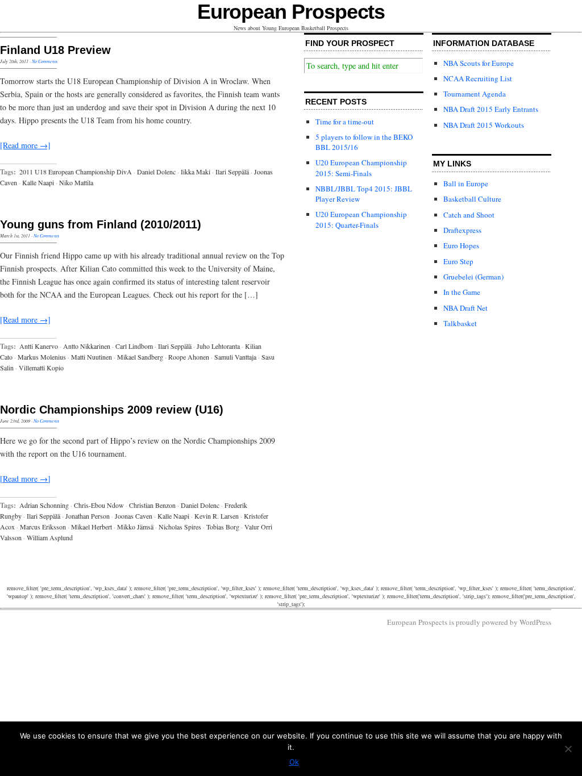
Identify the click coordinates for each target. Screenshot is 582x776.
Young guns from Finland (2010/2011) (100, 224)
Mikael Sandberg (140, 356)
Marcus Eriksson (43, 526)
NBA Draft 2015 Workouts (483, 125)
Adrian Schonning (44, 505)
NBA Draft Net (465, 308)
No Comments (44, 61)
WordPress (535, 622)
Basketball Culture (472, 199)
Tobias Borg (222, 526)
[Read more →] (25, 145)
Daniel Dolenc (156, 171)
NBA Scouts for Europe (478, 63)
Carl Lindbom (134, 346)
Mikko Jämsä (135, 526)
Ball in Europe (465, 183)
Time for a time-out (344, 121)
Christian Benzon (152, 505)
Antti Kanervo (38, 346)
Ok (294, 761)
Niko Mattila (76, 182)
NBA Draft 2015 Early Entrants (490, 109)
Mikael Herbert (91, 526)
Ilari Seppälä (232, 171)
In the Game (461, 292)
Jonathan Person (87, 515)
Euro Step (458, 261)
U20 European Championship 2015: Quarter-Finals (361, 219)
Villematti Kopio (41, 367)
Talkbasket (460, 323)
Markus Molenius (42, 356)
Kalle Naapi (38, 182)
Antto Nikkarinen (86, 346)
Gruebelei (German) (473, 277)
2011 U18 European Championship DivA (75, 171)
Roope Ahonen (188, 356)
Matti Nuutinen (91, 356)
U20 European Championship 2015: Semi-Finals (361, 167)
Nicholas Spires (180, 526)
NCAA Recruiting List (477, 78)
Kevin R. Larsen (216, 515)
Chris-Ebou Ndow (99, 505)
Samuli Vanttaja (235, 356)
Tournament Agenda (474, 94)
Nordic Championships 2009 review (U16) (111, 409)
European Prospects (291, 11)
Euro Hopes (461, 245)
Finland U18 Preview (55, 50)
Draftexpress (462, 230)
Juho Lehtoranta (218, 346)
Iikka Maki (195, 171)
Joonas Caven (133, 515)
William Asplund (50, 537)
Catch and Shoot (468, 215)
